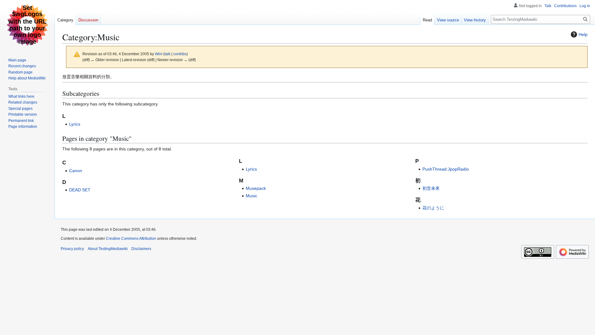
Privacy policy (72, 249)
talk (167, 54)
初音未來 (431, 188)
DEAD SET (79, 189)
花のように (433, 207)
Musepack (256, 188)
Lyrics (74, 124)
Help (583, 34)
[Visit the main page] (27, 25)
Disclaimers (141, 249)
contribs (180, 54)
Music (251, 195)
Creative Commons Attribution (131, 238)
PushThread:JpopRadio (445, 169)
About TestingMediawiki (108, 249)
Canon (75, 170)
